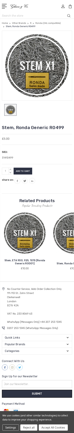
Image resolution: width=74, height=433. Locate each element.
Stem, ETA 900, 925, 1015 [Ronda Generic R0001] (24, 262)
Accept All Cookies (53, 427)
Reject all (29, 427)
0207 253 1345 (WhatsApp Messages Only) (32, 328)
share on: (8, 179)
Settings (10, 427)
